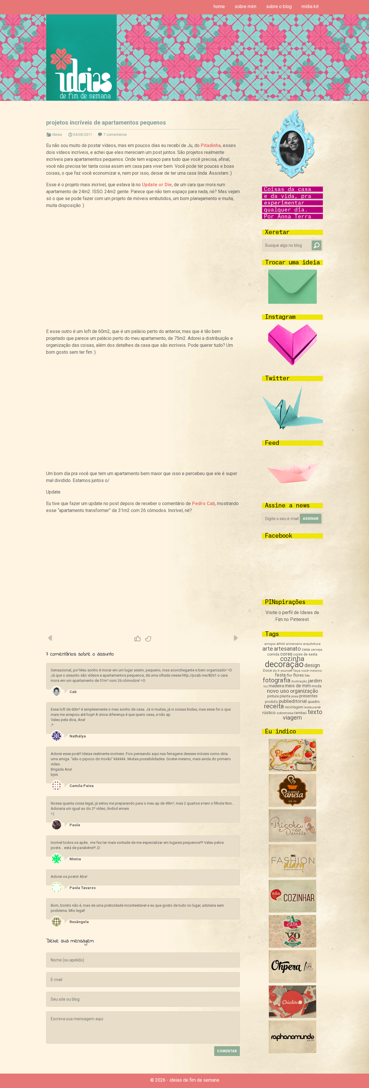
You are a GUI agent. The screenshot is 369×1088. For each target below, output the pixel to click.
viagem (292, 717)
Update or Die (157, 184)
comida (273, 654)
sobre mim (245, 6)
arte (267, 648)
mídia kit (310, 6)
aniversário (294, 644)
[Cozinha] (292, 770)
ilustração (299, 681)
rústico (269, 712)
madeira (276, 685)
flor (289, 675)
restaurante (312, 707)
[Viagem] (292, 1052)
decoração (284, 664)
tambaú (300, 713)
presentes (308, 696)
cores (286, 654)
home (219, 6)
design (312, 665)
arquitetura (312, 644)
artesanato (287, 648)
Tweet (148, 638)
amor (280, 643)
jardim (315, 681)
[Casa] (292, 946)
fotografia (277, 680)
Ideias (57, 135)
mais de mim (298, 685)
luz (265, 686)
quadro (314, 701)
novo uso (278, 691)
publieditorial (293, 701)
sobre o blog (279, 6)
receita (274, 706)
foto (307, 675)
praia (294, 696)
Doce (267, 670)
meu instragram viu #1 (50, 638)
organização (304, 691)
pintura (273, 696)
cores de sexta (305, 654)
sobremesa (284, 713)
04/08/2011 (82, 135)
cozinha (292, 659)
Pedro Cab (203, 503)
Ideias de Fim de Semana (81, 57)
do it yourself (283, 671)
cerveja (316, 649)
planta (285, 696)
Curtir (137, 638)
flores (298, 675)
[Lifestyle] (292, 840)
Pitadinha (211, 145)
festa (280, 675)
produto (271, 702)
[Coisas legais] (292, 1016)
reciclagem (294, 707)
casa (306, 649)
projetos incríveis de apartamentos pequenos (106, 122)
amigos (270, 644)
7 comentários (115, 135)
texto (315, 712)
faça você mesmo (307, 671)
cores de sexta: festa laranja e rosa (235, 638)
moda (316, 686)
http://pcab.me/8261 (199, 675)
